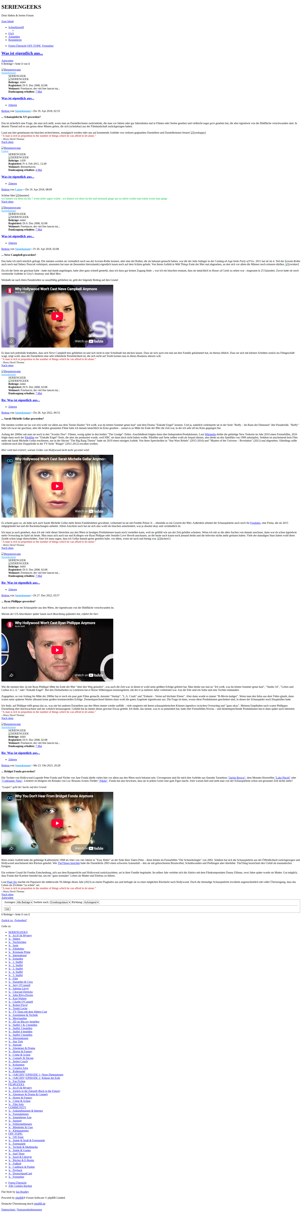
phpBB (19, 1197)
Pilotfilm (29, 437)
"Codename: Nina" (12, 780)
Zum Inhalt (7, 21)
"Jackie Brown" (237, 777)
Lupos (4, 151)
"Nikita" (103, 780)
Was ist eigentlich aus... (22, 53)
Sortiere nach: (42, 902)
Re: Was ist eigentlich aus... (20, 400)
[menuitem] (11, 33)
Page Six (12, 881)
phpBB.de (39, 1203)
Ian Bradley (22, 1191)
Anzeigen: (10, 902)
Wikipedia (210, 434)
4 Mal (38, 169)
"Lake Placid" (282, 777)
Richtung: (77, 902)
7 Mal (38, 91)
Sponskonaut (8, 72)
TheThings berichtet (69, 863)
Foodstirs (255, 522)
